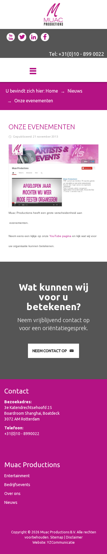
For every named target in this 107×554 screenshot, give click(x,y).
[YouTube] (11, 36)
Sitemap (56, 537)
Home (52, 90)
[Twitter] (22, 36)
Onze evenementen (42, 127)
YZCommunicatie (61, 542)
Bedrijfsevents (17, 484)
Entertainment (17, 475)
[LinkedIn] (34, 36)
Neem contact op (49, 351)
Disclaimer (74, 537)
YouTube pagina (60, 236)
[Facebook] (45, 36)
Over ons (12, 493)
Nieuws (75, 90)
